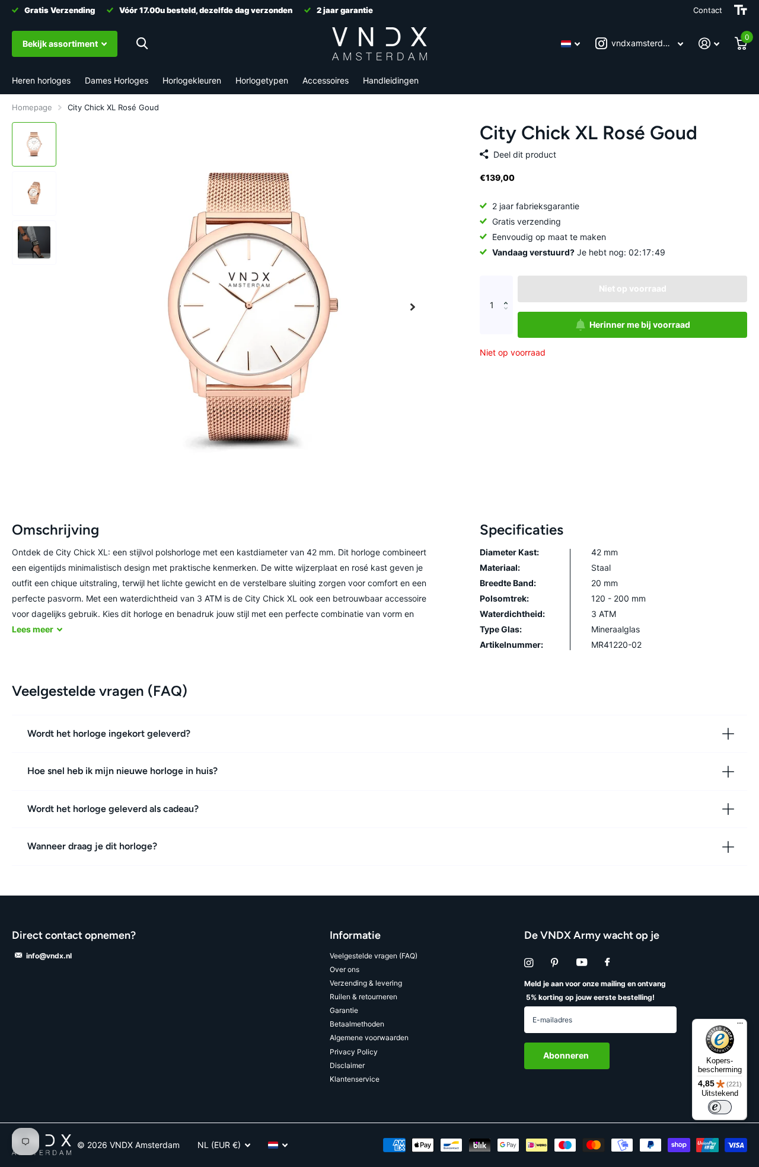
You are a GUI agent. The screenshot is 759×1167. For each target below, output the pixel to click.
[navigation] (34, 144)
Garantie (344, 1010)
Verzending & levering (366, 983)
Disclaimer (347, 1065)
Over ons (344, 969)
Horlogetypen (261, 80)
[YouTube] (581, 963)
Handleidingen (391, 80)
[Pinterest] (555, 962)
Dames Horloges (116, 80)
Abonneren (567, 1055)
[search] (142, 43)
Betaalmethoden (357, 1023)
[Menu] (740, 1026)
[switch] (720, 1107)
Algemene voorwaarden (369, 1037)
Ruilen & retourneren (363, 996)
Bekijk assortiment (61, 44)
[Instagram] (528, 962)
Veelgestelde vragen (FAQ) (373, 955)
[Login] (709, 43)
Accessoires (325, 80)
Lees (32, 629)
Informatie (355, 935)
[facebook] (607, 962)
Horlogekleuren (191, 80)
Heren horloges (41, 80)
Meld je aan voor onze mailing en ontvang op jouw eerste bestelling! (595, 990)
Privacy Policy (354, 1051)
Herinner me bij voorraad (639, 324)
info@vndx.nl (49, 955)
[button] (413, 306)
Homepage (32, 107)
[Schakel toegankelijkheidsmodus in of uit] (740, 10)
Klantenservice (355, 1079)
